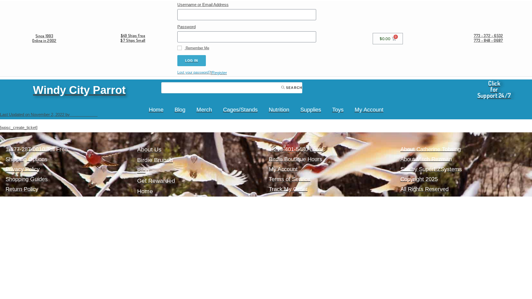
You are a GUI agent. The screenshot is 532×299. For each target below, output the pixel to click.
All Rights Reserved (424, 189)
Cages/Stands (240, 110)
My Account (369, 110)
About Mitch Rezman (426, 159)
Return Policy (22, 189)
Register (219, 72)
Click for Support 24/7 (494, 89)
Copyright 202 (417, 179)
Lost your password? (194, 72)
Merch (204, 110)
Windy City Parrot (79, 90)
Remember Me (197, 48)
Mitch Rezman (84, 114)
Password (186, 26)
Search (293, 88)
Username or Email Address (203, 4)
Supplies (310, 110)
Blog (180, 110)
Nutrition (279, 110)
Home (156, 110)
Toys (338, 110)
